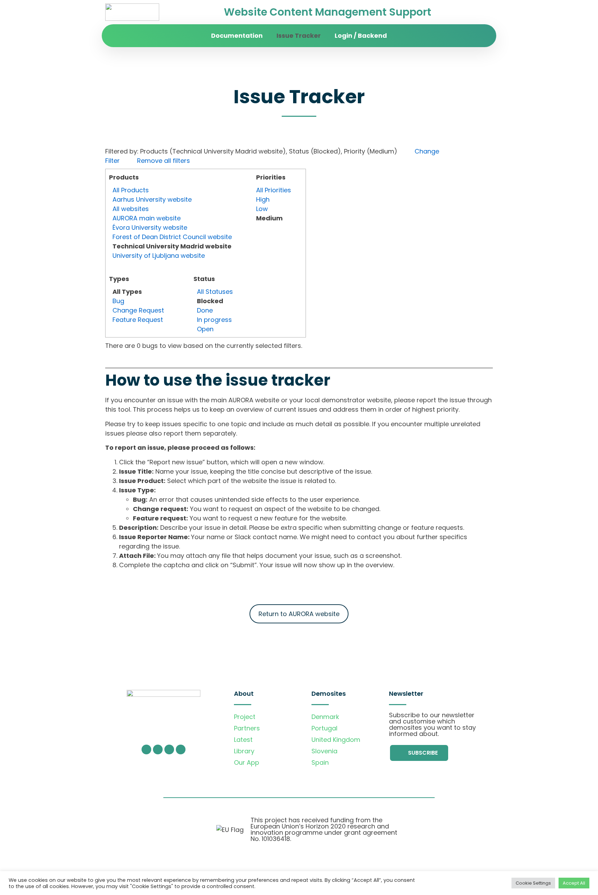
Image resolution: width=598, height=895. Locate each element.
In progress (214, 319)
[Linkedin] (180, 749)
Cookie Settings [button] (533, 883)
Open (205, 329)
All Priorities (273, 190)
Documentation (237, 35)
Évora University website (149, 227)
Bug (118, 301)
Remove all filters (163, 160)
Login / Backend (361, 35)
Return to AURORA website (299, 613)
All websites (130, 208)
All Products (130, 190)
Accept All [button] (574, 883)
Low (262, 208)
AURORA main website (146, 218)
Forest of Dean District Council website (172, 236)
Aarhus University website (152, 199)
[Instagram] (158, 749)
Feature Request (137, 319)
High (263, 199)
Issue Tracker (299, 35)
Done (205, 310)
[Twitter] (146, 749)
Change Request (138, 310)
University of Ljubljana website (158, 255)
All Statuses (215, 291)
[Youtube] (169, 749)
